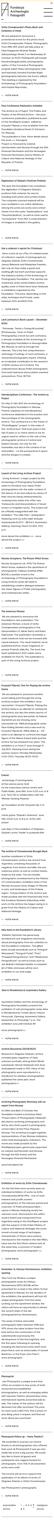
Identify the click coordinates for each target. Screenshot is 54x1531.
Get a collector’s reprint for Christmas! (21, 248)
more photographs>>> (13, 1030)
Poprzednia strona (9, 1507)
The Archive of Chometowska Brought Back (24, 851)
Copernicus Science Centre (23, 787)
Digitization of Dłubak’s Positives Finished (23, 180)
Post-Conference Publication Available (21, 105)
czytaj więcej (11, 95)
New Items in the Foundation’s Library (21, 929)
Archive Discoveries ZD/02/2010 (18, 1048)
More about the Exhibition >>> (17, 536)
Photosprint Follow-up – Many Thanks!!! (22, 1436)
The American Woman (13, 611)
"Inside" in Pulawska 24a (31, 832)
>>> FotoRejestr (19, 140)
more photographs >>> (29, 1250)
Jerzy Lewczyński (26, 716)
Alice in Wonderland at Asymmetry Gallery (23, 990)
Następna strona (42, 1507)
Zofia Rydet (27, 518)
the (6, 783)
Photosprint (7, 1376)
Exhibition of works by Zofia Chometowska (24, 1183)
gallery (36, 222)
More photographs (11, 1357)
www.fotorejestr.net (12, 1164)
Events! (5, 775)
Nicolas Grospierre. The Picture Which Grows (25, 558)
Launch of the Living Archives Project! (21, 473)
